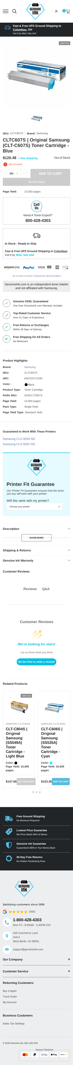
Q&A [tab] (46, 589)
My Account (9, 1002)
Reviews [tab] (30, 589)
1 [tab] (33, 792)
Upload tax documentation (47, 276)
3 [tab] (40, 792)
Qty (11, 173)
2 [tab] (36, 792)
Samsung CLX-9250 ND (19, 438)
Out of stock (26, 781)
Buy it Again (10, 990)
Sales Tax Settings (14, 1023)
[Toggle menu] (5, 11)
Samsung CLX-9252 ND (19, 444)
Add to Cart (61, 781)
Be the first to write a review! (36, 661)
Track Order (10, 996)
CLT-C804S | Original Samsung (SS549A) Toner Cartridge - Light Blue (16, 742)
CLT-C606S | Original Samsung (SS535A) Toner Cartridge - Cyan (52, 742)
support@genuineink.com (28, 949)
